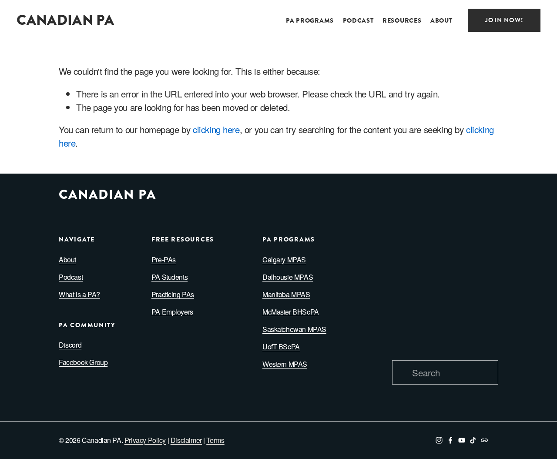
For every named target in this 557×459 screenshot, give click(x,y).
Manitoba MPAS (286, 294)
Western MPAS (284, 364)
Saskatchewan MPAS (294, 329)
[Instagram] (439, 440)
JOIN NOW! (504, 20)
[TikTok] (473, 440)
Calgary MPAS (284, 260)
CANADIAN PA (65, 20)
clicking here (216, 129)
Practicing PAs (172, 294)
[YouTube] (461, 440)
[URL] (484, 440)
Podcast (358, 20)
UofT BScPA (281, 347)
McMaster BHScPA (290, 312)
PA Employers (172, 312)
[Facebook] (450, 440)
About (67, 260)
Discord (70, 345)
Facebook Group (83, 362)
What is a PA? (79, 294)
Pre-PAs (163, 260)
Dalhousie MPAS (287, 277)
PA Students (169, 277)
